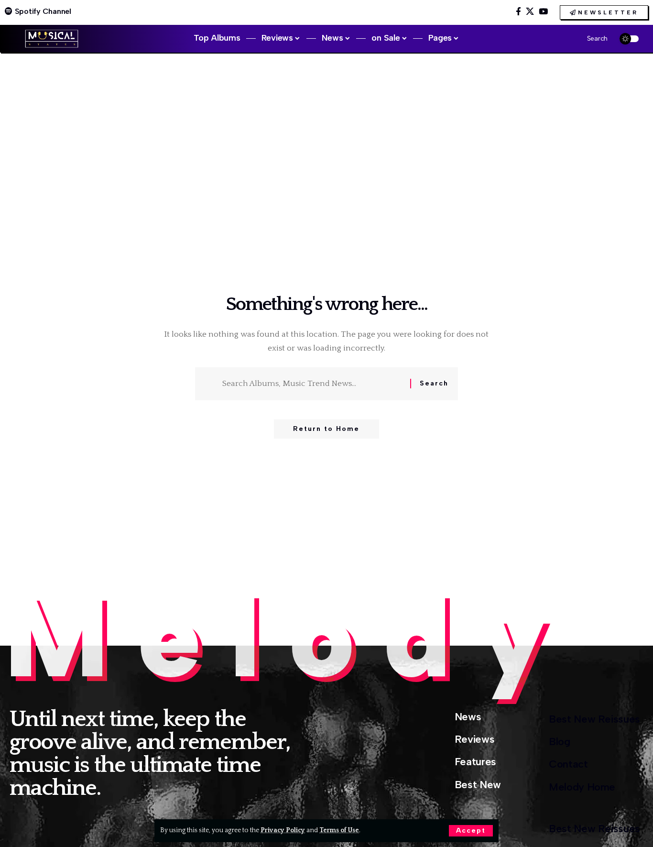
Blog (559, 741)
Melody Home (582, 787)
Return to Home (326, 429)
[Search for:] (312, 383)
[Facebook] (518, 12)
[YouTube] (543, 12)
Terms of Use (339, 830)
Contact (568, 764)
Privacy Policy (283, 830)
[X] (529, 12)
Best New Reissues (594, 719)
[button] (471, 830)
